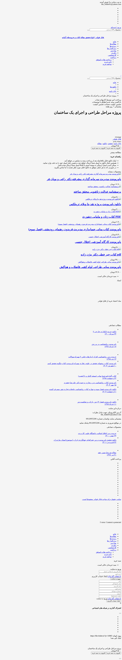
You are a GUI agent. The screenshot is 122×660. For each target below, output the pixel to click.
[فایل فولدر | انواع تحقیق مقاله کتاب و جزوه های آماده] (112, 74)
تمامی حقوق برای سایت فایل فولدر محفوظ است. (101, 499)
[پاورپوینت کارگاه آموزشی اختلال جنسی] (104, 237)
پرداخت (113, 57)
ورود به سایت (115, 579)
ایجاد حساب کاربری (113, 601)
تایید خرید (108, 62)
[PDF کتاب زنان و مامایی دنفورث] (107, 212)
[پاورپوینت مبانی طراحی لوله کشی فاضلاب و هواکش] (99, 262)
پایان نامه (117, 143)
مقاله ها (113, 44)
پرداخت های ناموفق (104, 60)
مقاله (99, 143)
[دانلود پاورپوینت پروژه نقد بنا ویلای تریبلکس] (103, 199)
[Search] (88, 30)
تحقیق (110, 143)
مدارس (113, 51)
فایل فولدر (117, 139)
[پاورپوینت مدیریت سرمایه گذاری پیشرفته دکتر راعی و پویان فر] (95, 174)
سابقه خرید (107, 64)
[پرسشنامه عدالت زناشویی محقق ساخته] (104, 186)
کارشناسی (112, 55)
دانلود (105, 143)
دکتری (113, 53)
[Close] (120, 658)
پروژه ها (113, 46)
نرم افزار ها (111, 48)
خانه (114, 42)
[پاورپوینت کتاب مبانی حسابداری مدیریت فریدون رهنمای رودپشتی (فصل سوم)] (89, 224)
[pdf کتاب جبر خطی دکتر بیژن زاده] (106, 249)
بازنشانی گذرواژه (114, 576)
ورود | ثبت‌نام (116, 27)
